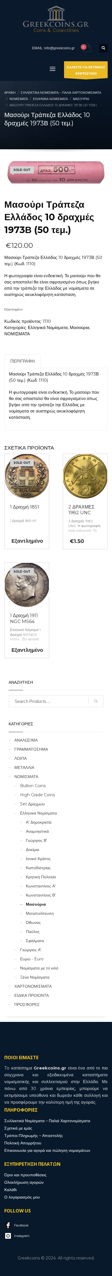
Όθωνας (33, 922)
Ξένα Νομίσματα (34, 977)
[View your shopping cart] (86, 48)
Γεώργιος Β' (36, 840)
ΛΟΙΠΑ (20, 758)
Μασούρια (79, 327)
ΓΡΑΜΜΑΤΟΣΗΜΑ (31, 749)
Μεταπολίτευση (40, 913)
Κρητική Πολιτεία (41, 876)
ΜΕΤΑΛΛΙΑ (24, 767)
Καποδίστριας (38, 867)
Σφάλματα (35, 940)
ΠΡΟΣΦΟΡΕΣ (27, 1004)
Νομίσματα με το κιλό (39, 968)
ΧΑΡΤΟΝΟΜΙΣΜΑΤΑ (33, 986)
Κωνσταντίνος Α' (41, 886)
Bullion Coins (33, 785)
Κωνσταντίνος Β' (41, 895)
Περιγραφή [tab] (22, 361)
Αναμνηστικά (37, 831)
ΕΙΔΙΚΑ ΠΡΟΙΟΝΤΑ (31, 995)
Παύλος (33, 931)
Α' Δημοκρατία (38, 822)
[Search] (95, 701)
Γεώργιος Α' (30, 949)
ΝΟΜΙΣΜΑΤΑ (17, 333)
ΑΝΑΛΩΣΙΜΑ (26, 740)
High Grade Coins (37, 794)
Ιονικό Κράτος (38, 858)
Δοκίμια (32, 849)
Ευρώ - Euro (32, 958)
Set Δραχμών (32, 804)
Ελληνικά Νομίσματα (48, 327)
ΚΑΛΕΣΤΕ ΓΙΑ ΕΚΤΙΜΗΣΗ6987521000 (86, 70)
